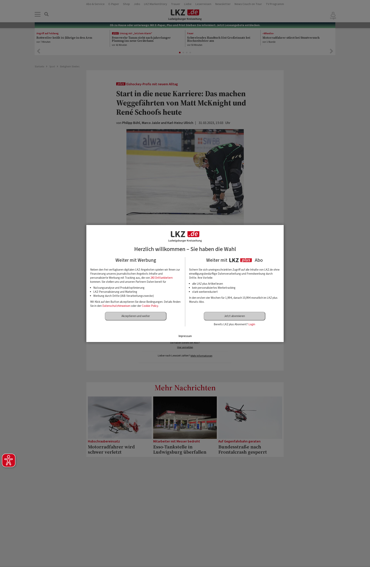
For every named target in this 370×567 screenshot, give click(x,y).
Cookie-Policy (150, 306)
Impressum (185, 336)
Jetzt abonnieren (234, 316)
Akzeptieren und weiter (135, 316)
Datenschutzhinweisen (116, 306)
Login (251, 324)
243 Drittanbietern (162, 278)
